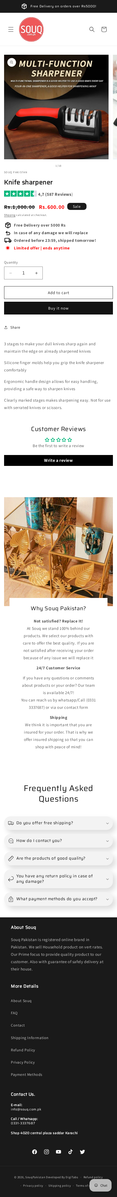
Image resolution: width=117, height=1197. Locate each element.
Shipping (10, 215)
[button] (11, 29)
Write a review (58, 460)
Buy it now (58, 308)
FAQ (14, 1012)
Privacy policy (33, 1185)
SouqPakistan (35, 1177)
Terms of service (87, 1185)
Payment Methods (26, 1074)
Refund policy (93, 1177)
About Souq (21, 1000)
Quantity (11, 262)
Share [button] (15, 327)
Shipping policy (59, 1185)
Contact (18, 1025)
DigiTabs (72, 1177)
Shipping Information (30, 1037)
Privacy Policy (23, 1062)
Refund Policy (23, 1050)
